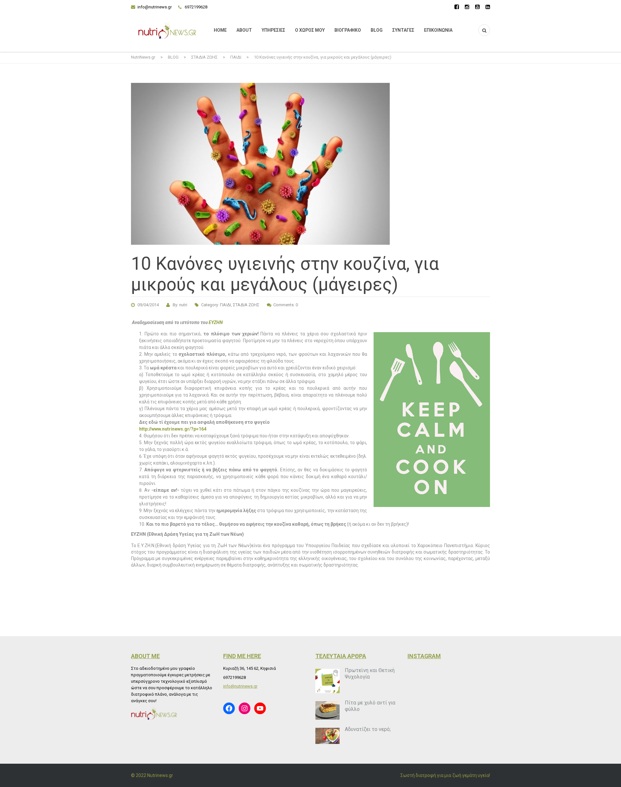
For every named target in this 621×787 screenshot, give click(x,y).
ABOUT (244, 30)
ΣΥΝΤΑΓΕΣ (403, 30)
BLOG (377, 30)
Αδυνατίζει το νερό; (368, 729)
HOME (220, 30)
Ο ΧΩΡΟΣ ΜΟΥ (310, 30)
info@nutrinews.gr (154, 7)
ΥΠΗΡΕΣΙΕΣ (273, 30)
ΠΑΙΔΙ (225, 304)
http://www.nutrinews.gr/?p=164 (172, 429)
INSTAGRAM (424, 656)
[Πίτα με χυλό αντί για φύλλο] (327, 710)
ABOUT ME (145, 656)
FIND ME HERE (242, 656)
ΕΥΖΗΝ (216, 322)
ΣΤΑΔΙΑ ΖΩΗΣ (246, 304)
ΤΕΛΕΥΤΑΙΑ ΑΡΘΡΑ (340, 656)
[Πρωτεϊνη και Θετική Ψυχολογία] (327, 681)
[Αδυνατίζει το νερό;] (327, 736)
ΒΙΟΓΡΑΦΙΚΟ (347, 30)
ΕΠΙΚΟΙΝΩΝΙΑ (438, 30)
